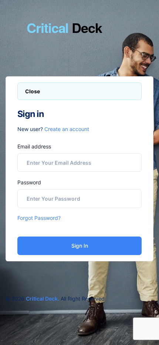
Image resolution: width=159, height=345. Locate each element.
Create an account (66, 129)
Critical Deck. (42, 298)
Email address (34, 146)
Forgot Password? (39, 218)
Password (29, 182)
